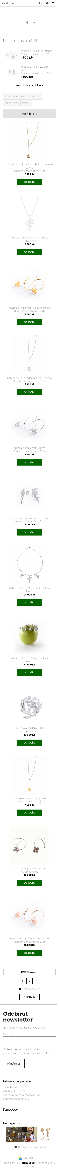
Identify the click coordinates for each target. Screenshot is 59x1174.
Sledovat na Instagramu (32, 1147)
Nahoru (30, 996)
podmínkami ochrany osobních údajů (27, 1053)
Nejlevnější (25, 96)
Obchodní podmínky (14, 1091)
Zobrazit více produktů (28, 85)
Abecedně (26, 103)
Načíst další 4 (29, 971)
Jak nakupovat (11, 1087)
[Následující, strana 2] (29, 981)
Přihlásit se (13, 1063)
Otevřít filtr (29, 113)
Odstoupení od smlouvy (16, 1099)
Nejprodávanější (12, 103)
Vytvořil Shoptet (31, 1158)
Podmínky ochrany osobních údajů (22, 1095)
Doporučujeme (11, 96)
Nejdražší (36, 96)
